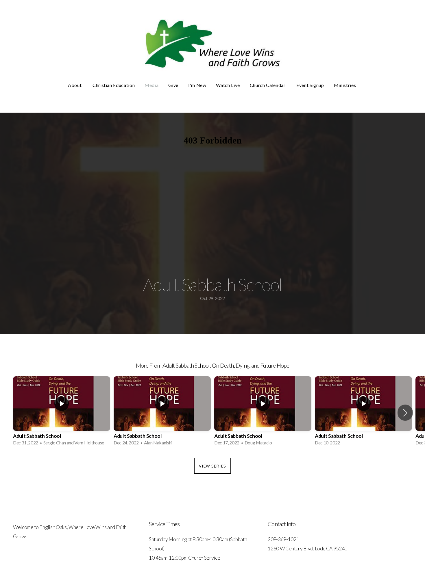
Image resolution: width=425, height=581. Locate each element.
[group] (61, 412)
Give (173, 85)
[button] (405, 412)
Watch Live (228, 85)
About (75, 85)
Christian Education (114, 85)
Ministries (345, 85)
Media (151, 85)
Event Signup (310, 85)
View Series (212, 466)
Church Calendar (268, 85)
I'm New (197, 85)
